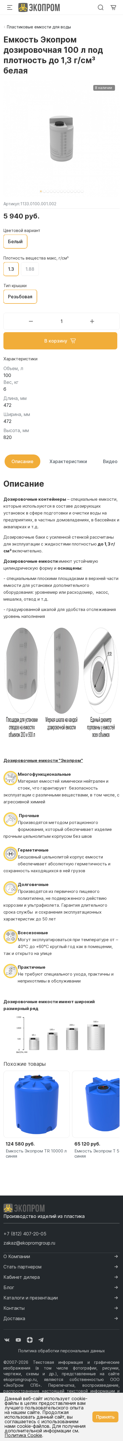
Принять (105, 1417)
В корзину (55, 341)
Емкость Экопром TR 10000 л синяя (36, 1153)
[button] (41, 191)
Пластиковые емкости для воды (39, 26)
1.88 (29, 269)
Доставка (14, 1318)
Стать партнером (22, 1267)
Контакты (14, 1308)
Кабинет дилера (21, 1277)
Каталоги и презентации (30, 1298)
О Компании (16, 1256)
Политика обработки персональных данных (61, 1350)
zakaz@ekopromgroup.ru (29, 1243)
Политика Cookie (23, 1435)
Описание (22, 461)
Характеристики (68, 461)
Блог (8, 1287)
